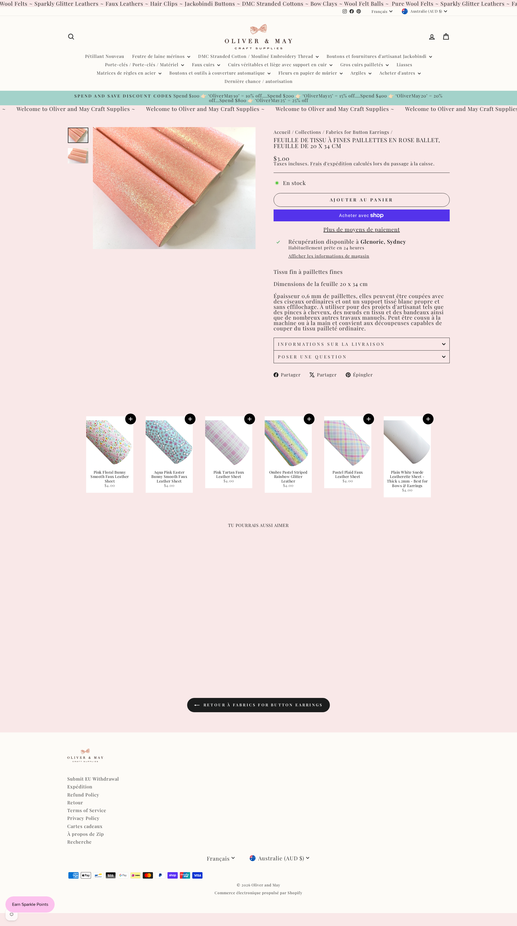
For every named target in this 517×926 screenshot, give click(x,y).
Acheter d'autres (398, 73)
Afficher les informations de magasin (328, 256)
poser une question (312, 356)
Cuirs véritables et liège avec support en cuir (278, 64)
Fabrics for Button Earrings (357, 132)
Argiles (359, 73)
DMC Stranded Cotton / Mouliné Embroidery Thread (256, 56)
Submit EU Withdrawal (93, 779)
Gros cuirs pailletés (362, 64)
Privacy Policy (83, 818)
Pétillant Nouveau (104, 56)
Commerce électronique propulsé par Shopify (258, 892)
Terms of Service (86, 810)
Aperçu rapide (113, 626)
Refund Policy (83, 795)
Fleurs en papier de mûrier (308, 73)
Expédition (79, 786)
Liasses (404, 64)
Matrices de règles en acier (127, 73)
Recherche (79, 842)
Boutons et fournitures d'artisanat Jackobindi (377, 56)
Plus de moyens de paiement (361, 229)
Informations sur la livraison (331, 344)
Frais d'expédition (331, 163)
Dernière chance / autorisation (259, 81)
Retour (75, 802)
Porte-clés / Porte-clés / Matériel (142, 64)
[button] (130, 419)
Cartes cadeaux (85, 826)
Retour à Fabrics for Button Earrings (262, 704)
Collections (308, 132)
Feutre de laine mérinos (159, 56)
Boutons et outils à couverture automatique (217, 73)
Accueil (282, 132)
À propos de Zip (85, 834)
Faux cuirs (204, 64)
